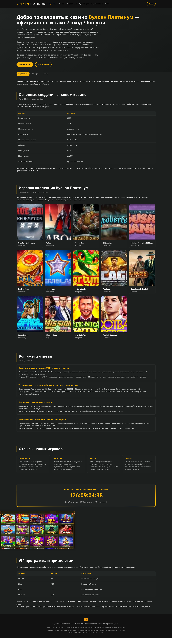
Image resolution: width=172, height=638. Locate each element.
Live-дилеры (51, 4)
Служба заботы (97, 4)
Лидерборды (72, 4)
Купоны (61, 4)
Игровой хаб (23, 74)
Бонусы (45, 74)
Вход (151, 4)
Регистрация (24, 64)
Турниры (35, 74)
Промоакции (84, 4)
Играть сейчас (43, 64)
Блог (107, 4)
